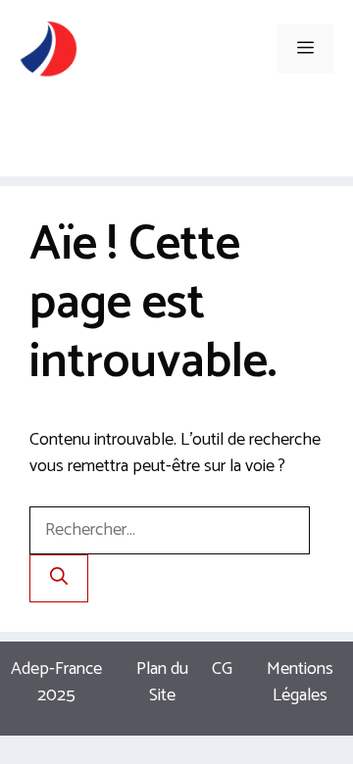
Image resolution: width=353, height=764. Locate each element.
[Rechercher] (58, 578)
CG (222, 669)
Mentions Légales (300, 682)
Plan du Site (162, 682)
